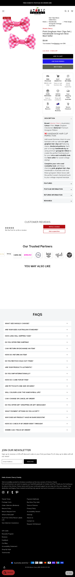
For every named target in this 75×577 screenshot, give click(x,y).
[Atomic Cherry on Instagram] (3, 492)
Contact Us (30, 521)
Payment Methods (33, 499)
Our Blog (4, 543)
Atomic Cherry (55, 123)
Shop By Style (6, 549)
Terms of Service (32, 505)
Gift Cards (5, 531)
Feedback (5, 540)
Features (48, 183)
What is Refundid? (8, 515)
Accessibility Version (33, 511)
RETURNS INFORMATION (53, 195)
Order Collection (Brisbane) (10, 505)
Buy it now (58, 67)
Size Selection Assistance (10, 523)
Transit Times (6, 499)
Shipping (56, 43)
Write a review (54, 227)
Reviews (4, 537)
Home (45, 22)
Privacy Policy (31, 508)
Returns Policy (6, 508)
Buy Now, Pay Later (33, 502)
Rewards (48, 201)
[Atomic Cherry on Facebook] (7, 492)
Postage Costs (6, 502)
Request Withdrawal (34, 524)
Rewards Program (8, 534)
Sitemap (29, 515)
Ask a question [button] (54, 231)
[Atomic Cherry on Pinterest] (17, 492)
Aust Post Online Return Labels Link (12, 519)
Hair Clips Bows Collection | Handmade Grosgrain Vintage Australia (55, 22)
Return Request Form (9, 511)
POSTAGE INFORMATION (53, 189)
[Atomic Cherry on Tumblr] (12, 492)
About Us (30, 518)
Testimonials (6, 552)
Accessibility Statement (9, 546)
